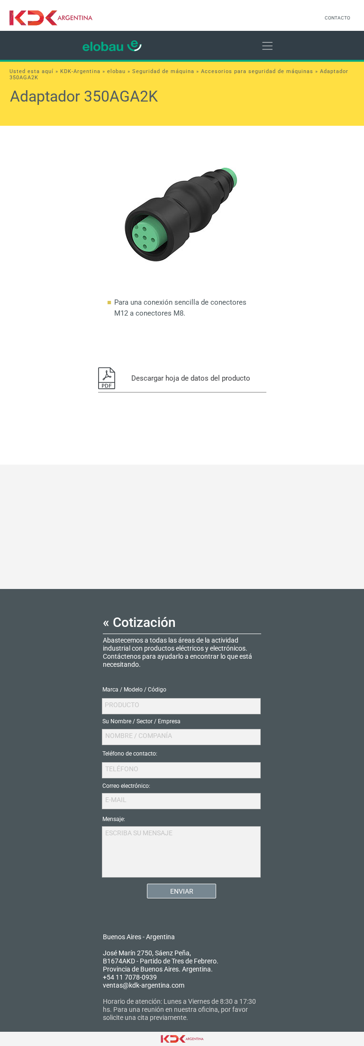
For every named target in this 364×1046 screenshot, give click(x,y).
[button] (182, 378)
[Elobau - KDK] (112, 45)
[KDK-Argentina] (56, 17)
